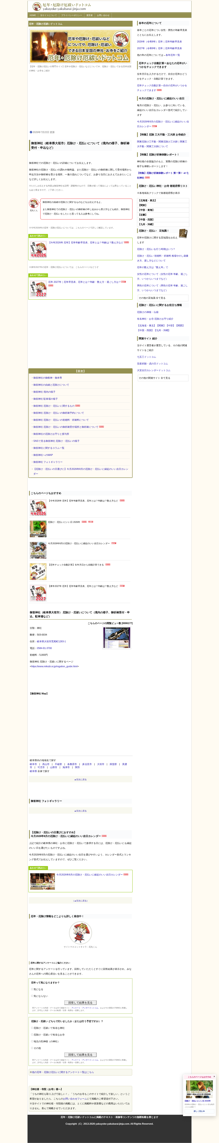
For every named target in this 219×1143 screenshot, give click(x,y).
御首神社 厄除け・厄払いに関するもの (53, 406)
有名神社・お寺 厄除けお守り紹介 (155, 319)
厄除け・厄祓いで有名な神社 (49, 1028)
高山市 (45, 764)
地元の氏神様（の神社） (47, 1041)
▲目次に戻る (80, 779)
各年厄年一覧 (173, 55)
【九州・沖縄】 (162, 330)
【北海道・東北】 (146, 325)
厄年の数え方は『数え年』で (152, 267)
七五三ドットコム (146, 357)
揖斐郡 (113, 764)
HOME (33, 15)
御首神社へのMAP (43, 455)
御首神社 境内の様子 (44, 392)
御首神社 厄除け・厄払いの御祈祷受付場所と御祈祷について (65, 427)
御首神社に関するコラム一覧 (48, 448)
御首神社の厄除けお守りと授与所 (51, 434)
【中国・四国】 (145, 330)
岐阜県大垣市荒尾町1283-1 (51, 641)
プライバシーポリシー (71, 15)
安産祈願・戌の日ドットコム (152, 363)
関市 (77, 767)
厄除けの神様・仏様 (148, 312)
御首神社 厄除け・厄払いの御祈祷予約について (58, 413)
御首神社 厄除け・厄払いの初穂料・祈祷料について (61, 420)
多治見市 (87, 764)
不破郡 (58, 764)
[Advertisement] (80, 101)
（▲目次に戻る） (80, 901)
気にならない (41, 996)
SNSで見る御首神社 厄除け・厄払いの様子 (56, 441)
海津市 (66, 767)
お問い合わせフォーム (75, 1098)
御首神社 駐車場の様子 (45, 399)
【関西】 (180, 325)
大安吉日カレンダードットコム (153, 370)
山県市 (53, 767)
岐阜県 (33, 771)
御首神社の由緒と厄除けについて (51, 385)
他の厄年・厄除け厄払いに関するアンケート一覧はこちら (63, 1072)
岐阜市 (33, 764)
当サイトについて (48, 15)
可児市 (41, 767)
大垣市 (100, 764)
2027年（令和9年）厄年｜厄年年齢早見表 (159, 48)
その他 (37, 1048)
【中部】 (170, 325)
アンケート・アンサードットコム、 (86, 1008)
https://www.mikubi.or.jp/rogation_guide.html (54, 666)
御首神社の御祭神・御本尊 (47, 378)
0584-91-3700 (44, 648)
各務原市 (72, 764)
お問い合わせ (103, 15)
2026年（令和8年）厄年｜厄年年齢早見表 (159, 41)
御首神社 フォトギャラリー (48, 462)
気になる (38, 989)
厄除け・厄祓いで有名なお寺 (49, 1034)
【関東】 (161, 325)
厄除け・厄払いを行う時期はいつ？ (156, 249)
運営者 (89, 15)
